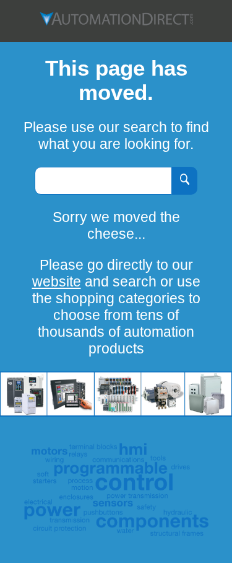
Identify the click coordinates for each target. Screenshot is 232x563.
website (56, 281)
